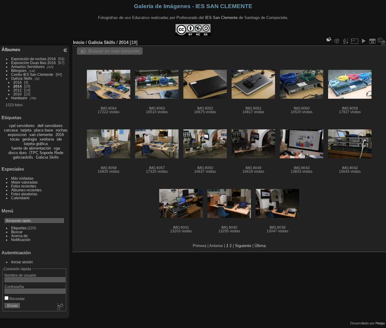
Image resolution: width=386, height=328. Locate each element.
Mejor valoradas (24, 182)
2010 (17, 94)
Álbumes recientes (26, 190)
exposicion (17, 134)
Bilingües (19, 71)
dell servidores (50, 125)
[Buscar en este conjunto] (328, 39)
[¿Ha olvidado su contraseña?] (60, 307)
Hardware (19, 98)
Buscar (17, 232)
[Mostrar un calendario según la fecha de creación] (381, 41)
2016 (17, 82)
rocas (15, 139)
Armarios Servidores (28, 67)
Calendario (20, 198)
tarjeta (26, 130)
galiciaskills (23, 157)
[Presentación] (363, 41)
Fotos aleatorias (24, 194)
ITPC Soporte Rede (46, 152)
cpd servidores (22, 125)
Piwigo (380, 323)
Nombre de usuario (20, 275)
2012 (17, 90)
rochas (62, 130)
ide (59, 139)
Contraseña (14, 287)
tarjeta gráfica (36, 143)
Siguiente (243, 245)
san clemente (41, 134)
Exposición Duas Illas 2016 (33, 63)
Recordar (16, 299)
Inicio (78, 42)
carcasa (11, 130)
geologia (29, 139)
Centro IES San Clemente (32, 74)
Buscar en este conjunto (114, 51)
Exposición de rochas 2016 (33, 59)
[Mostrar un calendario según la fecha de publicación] (372, 41)
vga (57, 148)
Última (260, 245)
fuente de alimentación (31, 148)
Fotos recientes (23, 186)
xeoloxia (47, 139)
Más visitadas (22, 178)
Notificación (20, 240)
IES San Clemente (221, 17)
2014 (17, 86)
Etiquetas (19, 228)
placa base (43, 130)
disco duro (17, 152)
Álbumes (11, 49)
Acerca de (19, 236)
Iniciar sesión (22, 262)
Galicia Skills (21, 78)
